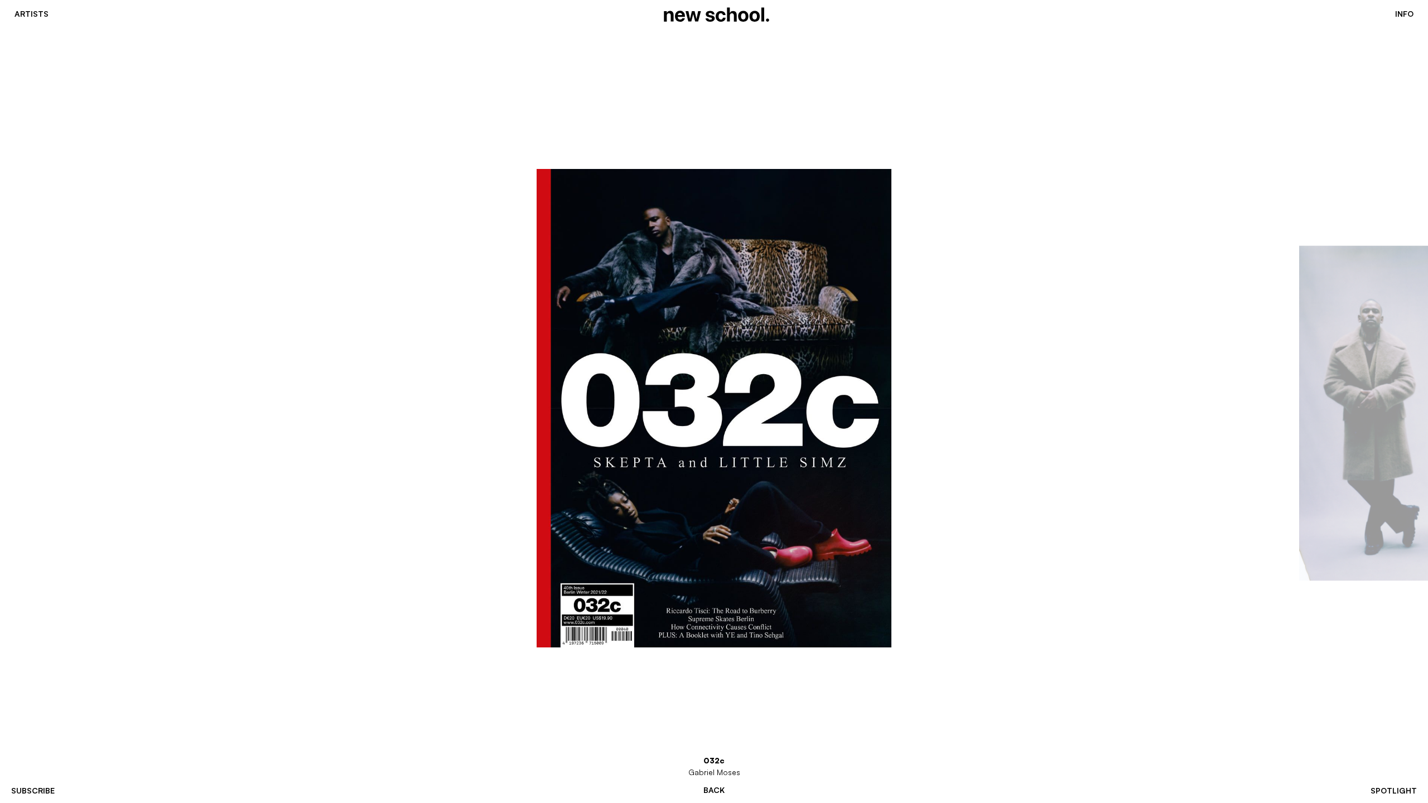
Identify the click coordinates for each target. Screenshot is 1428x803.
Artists (32, 13)
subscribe (33, 790)
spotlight (1394, 790)
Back (714, 790)
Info (1404, 13)
